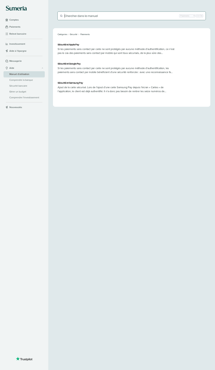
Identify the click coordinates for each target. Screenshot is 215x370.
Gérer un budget (17, 91)
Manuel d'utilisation (19, 74)
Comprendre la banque (21, 80)
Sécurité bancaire (18, 85)
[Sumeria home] (16, 8)
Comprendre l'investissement (24, 97)
